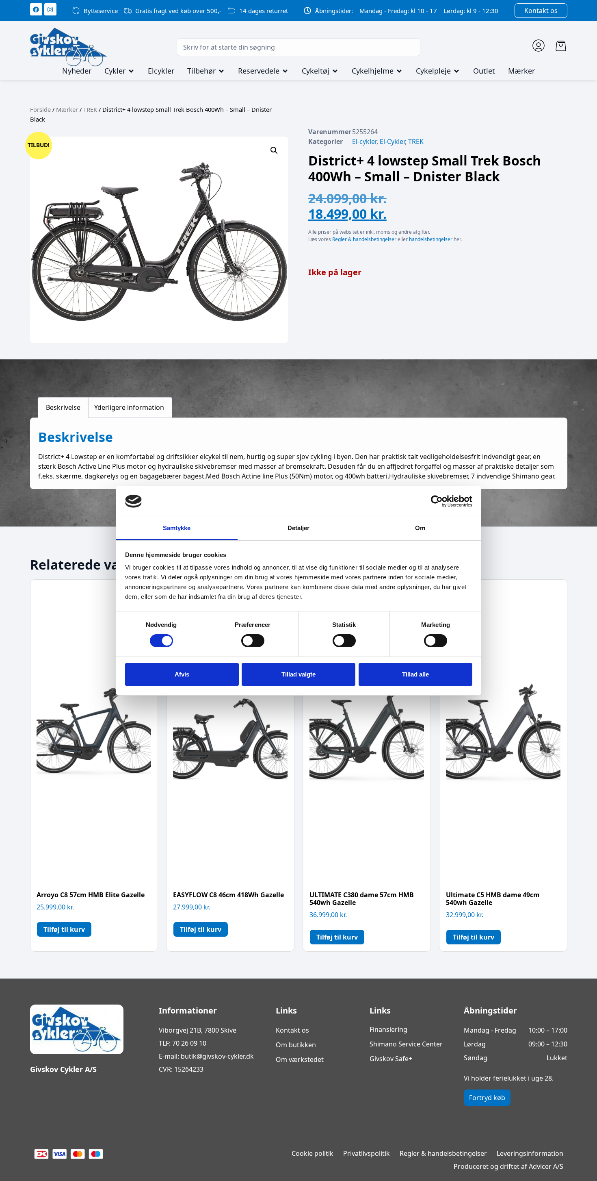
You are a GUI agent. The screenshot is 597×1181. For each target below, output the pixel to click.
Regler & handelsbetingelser (364, 239)
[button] (274, 150)
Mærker (67, 109)
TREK (90, 109)
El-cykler (364, 141)
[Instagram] (50, 9)
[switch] (252, 640)
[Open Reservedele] (285, 71)
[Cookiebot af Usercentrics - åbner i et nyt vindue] (436, 501)
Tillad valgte (298, 674)
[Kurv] (560, 45)
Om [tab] (420, 527)
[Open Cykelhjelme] (399, 71)
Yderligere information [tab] (129, 407)
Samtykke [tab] (177, 527)
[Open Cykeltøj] (335, 71)
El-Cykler (392, 141)
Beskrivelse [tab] (63, 407)
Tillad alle (415, 674)
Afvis (182, 674)
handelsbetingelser (430, 239)
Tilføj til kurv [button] (64, 929)
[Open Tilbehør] (221, 71)
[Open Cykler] (131, 71)
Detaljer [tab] (299, 527)
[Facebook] (36, 9)
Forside (40, 109)
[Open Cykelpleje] (456, 71)
